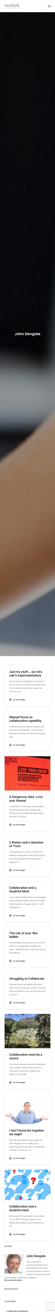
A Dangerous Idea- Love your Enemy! (26, 798)
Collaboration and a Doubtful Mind (22, 889)
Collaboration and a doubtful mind (22, 1208)
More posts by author (13, 1280)
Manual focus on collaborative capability (25, 719)
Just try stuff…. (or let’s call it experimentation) (25, 673)
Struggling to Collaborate (26, 978)
